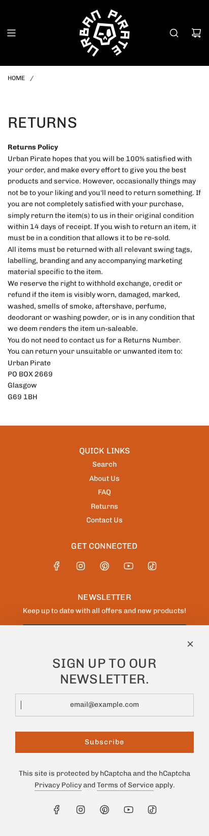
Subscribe (104, 742)
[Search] (174, 33)
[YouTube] (128, 566)
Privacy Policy (58, 785)
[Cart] (196, 33)
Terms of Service (125, 785)
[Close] (190, 644)
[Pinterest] (104, 566)
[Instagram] (80, 566)
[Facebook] (57, 566)
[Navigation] (11, 33)
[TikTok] (152, 566)
